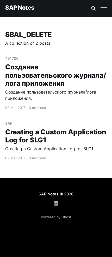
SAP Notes (19, 7)
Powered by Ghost (56, 217)
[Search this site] (93, 8)
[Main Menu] (104, 8)
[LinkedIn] (56, 203)
